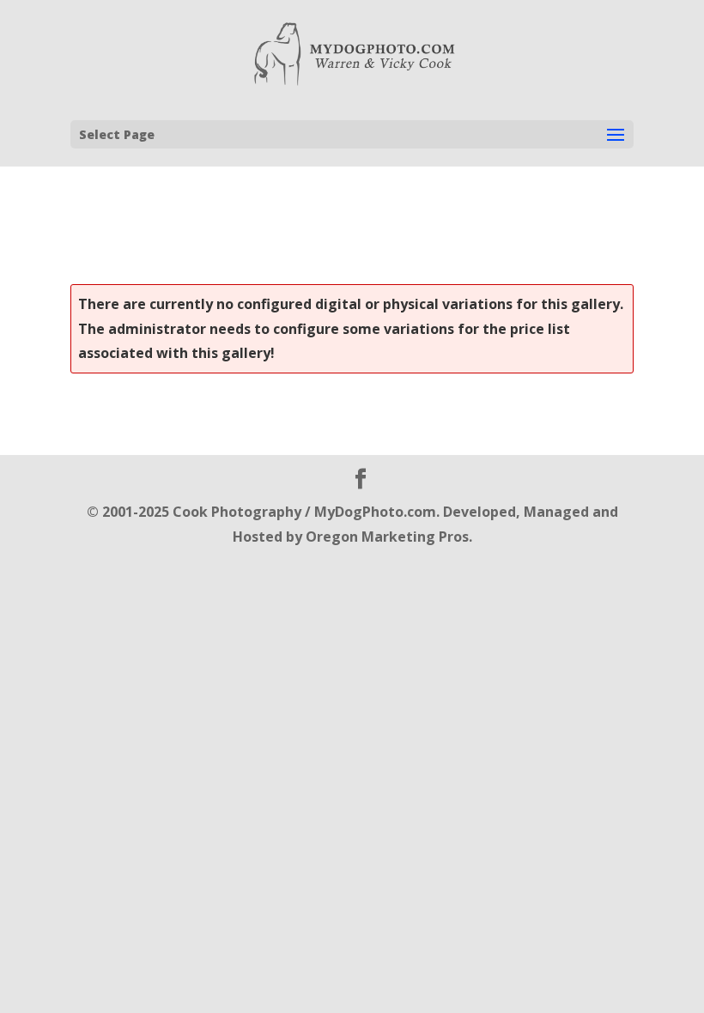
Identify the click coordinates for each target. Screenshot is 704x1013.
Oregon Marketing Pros (387, 536)
